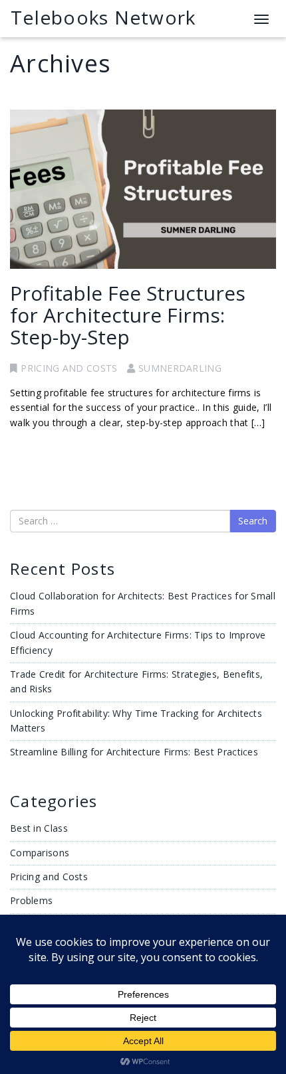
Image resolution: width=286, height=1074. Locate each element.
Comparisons (39, 852)
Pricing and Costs (69, 368)
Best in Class (39, 828)
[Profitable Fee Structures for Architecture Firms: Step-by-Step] (143, 189)
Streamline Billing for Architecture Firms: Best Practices (134, 751)
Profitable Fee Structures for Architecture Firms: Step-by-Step (127, 314)
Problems (31, 900)
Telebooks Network (103, 17)
